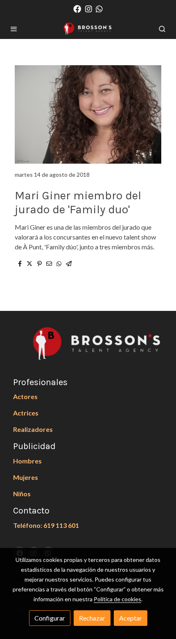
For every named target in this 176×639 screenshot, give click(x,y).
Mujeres (25, 477)
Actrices (25, 413)
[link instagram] (88, 8)
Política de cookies (117, 599)
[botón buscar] (162, 28)
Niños (22, 494)
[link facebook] (77, 8)
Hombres (27, 461)
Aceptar (130, 618)
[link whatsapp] (99, 8)
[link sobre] (88, 348)
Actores (25, 396)
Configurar (49, 618)
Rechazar (92, 618)
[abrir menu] (14, 28)
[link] (88, 29)
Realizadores (33, 429)
